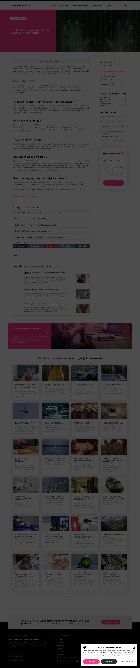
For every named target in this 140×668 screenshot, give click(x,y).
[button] (134, 648)
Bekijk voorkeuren (127, 661)
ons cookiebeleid (114, 655)
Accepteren (91, 661)
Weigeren (109, 661)
